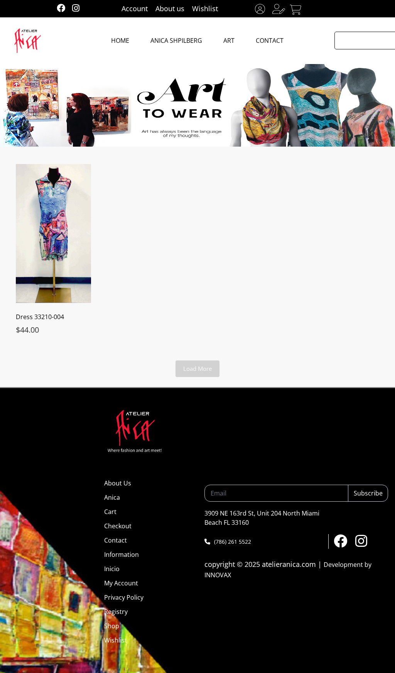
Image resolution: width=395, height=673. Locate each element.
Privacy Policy (123, 597)
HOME (120, 40)
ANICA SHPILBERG (176, 40)
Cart (110, 511)
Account (135, 8)
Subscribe (368, 493)
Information (121, 554)
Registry (116, 611)
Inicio (112, 569)
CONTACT (270, 40)
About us (169, 8)
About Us (117, 483)
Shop (111, 626)
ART (229, 40)
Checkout (118, 526)
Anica (112, 497)
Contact (115, 540)
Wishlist (205, 8)
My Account (121, 583)
